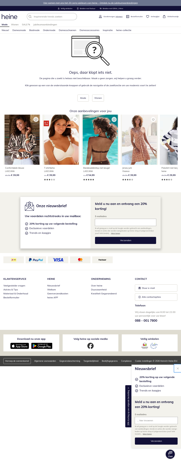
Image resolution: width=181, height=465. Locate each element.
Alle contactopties (151, 296)
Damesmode (19, 30)
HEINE (51, 278)
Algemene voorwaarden (45, 361)
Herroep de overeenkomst (17, 361)
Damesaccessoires (89, 30)
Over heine (96, 285)
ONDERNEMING (101, 278)
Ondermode (49, 30)
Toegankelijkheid (90, 361)
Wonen (15, 24)
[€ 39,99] (22, 140)
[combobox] (58, 16)
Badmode (34, 30)
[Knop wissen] (74, 16)
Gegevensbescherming (69, 361)
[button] (174, 140)
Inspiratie (108, 30)
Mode (5, 24)
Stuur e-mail (148, 289)
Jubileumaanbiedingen (45, 24)
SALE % (26, 24)
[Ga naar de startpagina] (9, 16)
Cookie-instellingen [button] (143, 361)
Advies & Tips (10, 289)
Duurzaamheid (99, 289)
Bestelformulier (11, 297)
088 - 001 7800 (146, 320)
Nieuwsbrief (53, 285)
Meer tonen (147, 434)
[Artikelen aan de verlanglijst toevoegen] (35, 119)
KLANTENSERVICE (14, 278)
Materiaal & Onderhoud (15, 293)
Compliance (126, 361)
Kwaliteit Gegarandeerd (104, 293)
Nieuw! (5, 30)
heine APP (52, 297)
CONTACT (141, 278)
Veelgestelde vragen (14, 285)
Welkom (51, 289)
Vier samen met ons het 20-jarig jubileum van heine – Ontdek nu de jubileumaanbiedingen (90, 2)
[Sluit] (177, 368)
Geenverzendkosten (57, 293)
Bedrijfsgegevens (110, 361)
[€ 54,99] (100, 140)
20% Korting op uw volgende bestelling (128, 408)
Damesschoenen (67, 30)
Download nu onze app (31, 338)
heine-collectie (123, 30)
